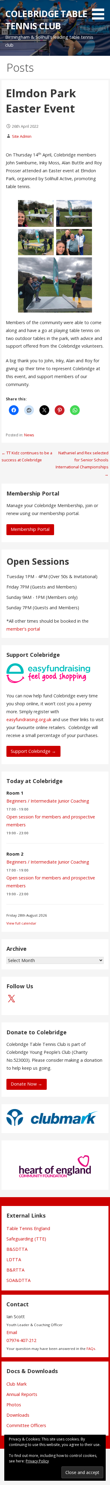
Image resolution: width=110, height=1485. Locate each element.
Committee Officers (26, 1425)
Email (11, 1332)
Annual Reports (21, 1394)
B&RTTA (15, 1270)
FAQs (90, 1348)
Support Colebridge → (33, 751)
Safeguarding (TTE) (26, 1239)
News (29, 435)
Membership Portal (30, 529)
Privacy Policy (37, 1461)
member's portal (23, 629)
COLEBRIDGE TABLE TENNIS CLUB (46, 20)
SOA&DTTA (18, 1280)
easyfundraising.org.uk (28, 719)
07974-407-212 (21, 1340)
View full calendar (21, 923)
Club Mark (16, 1384)
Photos (13, 1405)
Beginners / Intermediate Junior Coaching (47, 801)
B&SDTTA (17, 1249)
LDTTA (13, 1259)
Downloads (17, 1415)
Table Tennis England (28, 1228)
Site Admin (21, 136)
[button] (100, 11)
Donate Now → (26, 1084)
